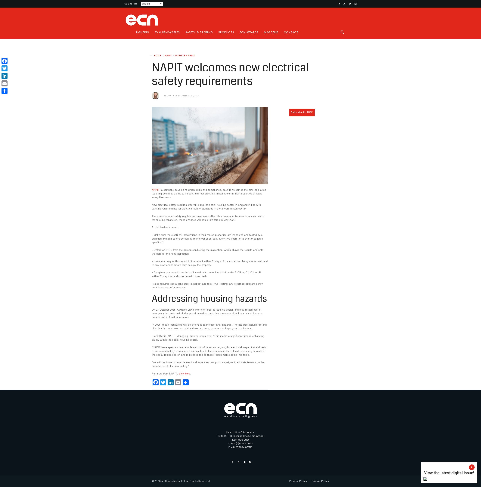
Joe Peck (172, 96)
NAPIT (156, 189)
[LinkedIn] (4, 76)
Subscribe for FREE (302, 112)
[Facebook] (4, 61)
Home (157, 55)
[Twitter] (4, 68)
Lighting (142, 32)
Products (226, 32)
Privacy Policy (298, 481)
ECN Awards (249, 32)
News (168, 55)
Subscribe (131, 3)
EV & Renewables (167, 32)
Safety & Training (199, 32)
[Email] (4, 83)
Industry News (185, 55)
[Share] (4, 91)
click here (184, 373)
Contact (291, 32)
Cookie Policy (320, 481)
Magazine (271, 32)
